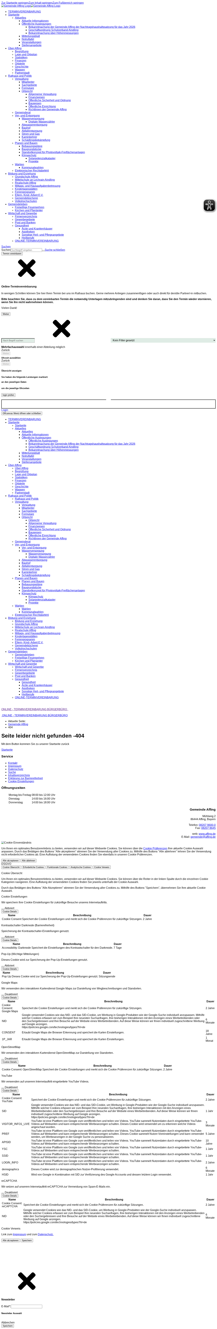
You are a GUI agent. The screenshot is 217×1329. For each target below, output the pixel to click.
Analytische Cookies (81, 867)
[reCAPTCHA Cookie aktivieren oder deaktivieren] (2, 1193)
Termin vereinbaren (12, 253)
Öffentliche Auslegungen (43, 440)
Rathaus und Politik (26, 498)
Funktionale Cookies (57, 867)
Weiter (6, 314)
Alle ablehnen (28, 860)
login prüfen (8, 395)
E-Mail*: (6, 1306)
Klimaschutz (35, 596)
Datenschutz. (46, 1234)
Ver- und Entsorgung (34, 547)
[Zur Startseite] (30, 5)
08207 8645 (208, 828)
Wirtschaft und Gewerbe (29, 666)
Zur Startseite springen (15, 2)
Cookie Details (10, 911)
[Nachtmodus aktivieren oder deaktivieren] (108, 401)
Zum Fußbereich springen (68, 2)
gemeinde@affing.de (203, 836)
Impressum (19, 1234)
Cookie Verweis (101, 867)
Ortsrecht (33, 520)
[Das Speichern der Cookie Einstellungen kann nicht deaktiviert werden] (2, 909)
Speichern (27, 1240)
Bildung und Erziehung (29, 621)
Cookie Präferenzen (155, 848)
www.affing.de (207, 833)
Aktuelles (27, 431)
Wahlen (26, 608)
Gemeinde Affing (18, 724)
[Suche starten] (43, 250)
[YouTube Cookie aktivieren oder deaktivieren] (2, 1088)
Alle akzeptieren (10, 860)
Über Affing (21, 468)
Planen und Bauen (33, 581)
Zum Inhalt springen (41, 2)
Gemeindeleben (24, 654)
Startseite (20, 425)
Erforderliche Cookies (33, 867)
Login (4, 410)
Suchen (6, 249)
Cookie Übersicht (11, 867)
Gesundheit (29, 682)
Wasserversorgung (39, 553)
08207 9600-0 (207, 825)
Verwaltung (28, 504)
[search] (26, 250)
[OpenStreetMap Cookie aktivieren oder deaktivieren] (2, 1059)
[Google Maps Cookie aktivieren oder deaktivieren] (2, 995)
